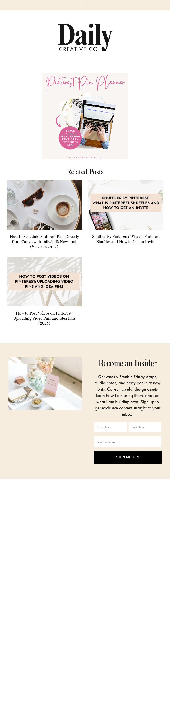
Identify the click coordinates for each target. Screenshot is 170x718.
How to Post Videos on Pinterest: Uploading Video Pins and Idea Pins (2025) (44, 318)
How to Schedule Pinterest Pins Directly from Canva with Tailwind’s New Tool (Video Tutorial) (44, 241)
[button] (85, 5)
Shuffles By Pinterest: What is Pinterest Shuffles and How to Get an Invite (126, 239)
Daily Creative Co (85, 37)
